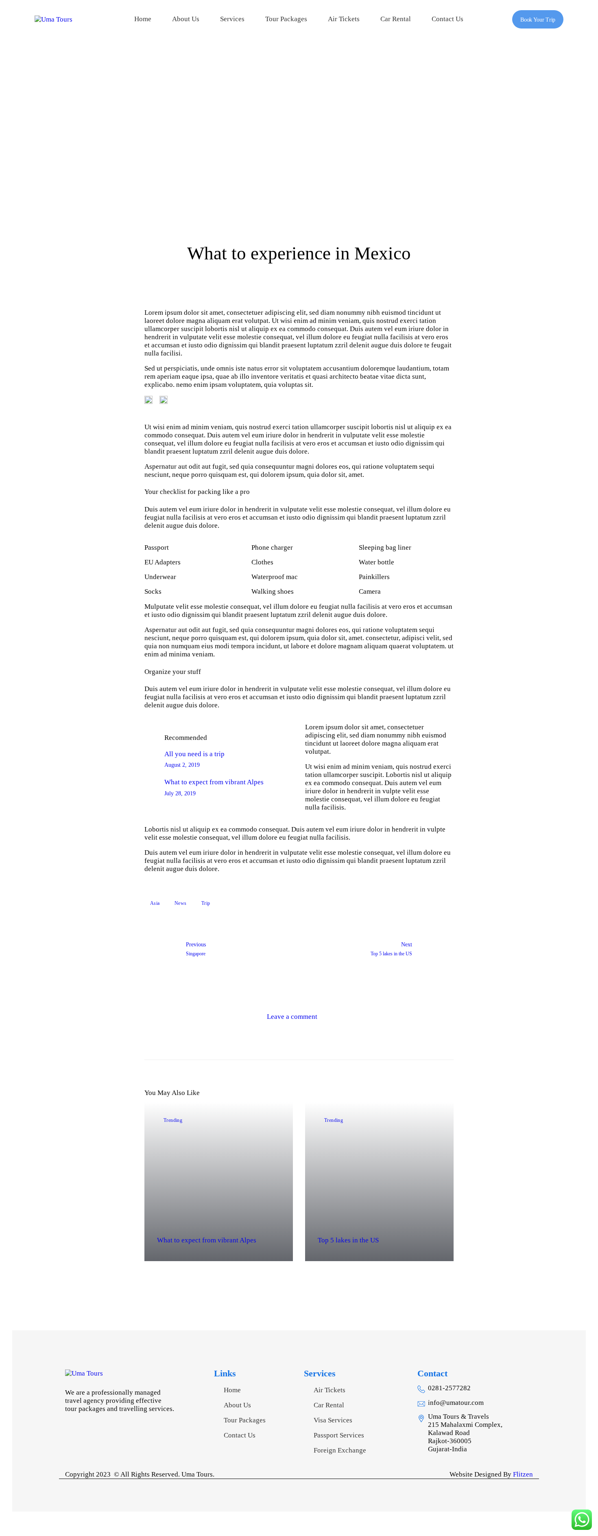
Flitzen (523, 1474)
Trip (205, 903)
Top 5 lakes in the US (348, 1240)
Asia (155, 903)
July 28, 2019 (180, 793)
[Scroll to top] (559, 1497)
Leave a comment (293, 1016)
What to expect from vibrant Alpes (214, 782)
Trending (173, 1120)
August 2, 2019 (182, 765)
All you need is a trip (194, 754)
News (181, 903)
